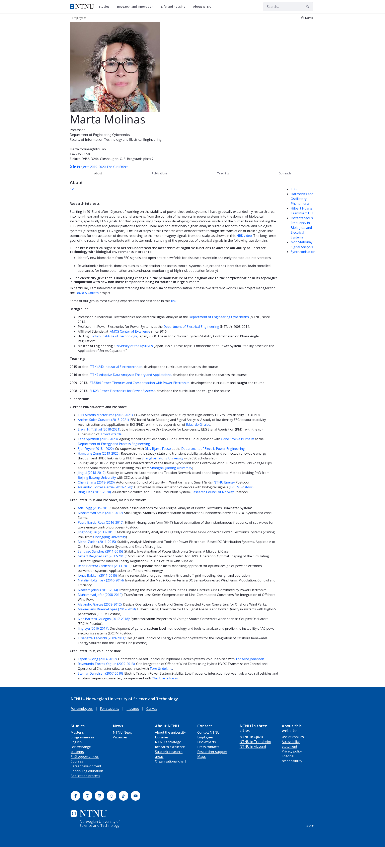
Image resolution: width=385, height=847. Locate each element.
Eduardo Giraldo (198, 424)
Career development (86, 766)
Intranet (133, 708)
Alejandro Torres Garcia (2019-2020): (105, 487)
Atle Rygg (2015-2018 (93, 508)
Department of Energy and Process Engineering (114, 444)
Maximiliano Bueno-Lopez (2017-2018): (107, 609)
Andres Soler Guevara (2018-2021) (103, 419)
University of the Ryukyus (133, 346)
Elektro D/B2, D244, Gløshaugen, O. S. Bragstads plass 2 (112, 159)
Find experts (206, 742)
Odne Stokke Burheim (237, 439)
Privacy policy (292, 751)
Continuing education (87, 771)
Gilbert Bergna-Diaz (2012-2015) (102, 556)
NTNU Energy (224, 482)
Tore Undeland (161, 668)
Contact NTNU (208, 732)
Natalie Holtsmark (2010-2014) (101, 580)
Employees (205, 737)
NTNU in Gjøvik (251, 737)
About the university (170, 732)
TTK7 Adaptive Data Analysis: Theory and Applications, (131, 375)
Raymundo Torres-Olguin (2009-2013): (106, 664)
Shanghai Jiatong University (162, 458)
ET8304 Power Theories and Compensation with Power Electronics (139, 383)
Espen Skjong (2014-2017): (97, 659)
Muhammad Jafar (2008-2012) (100, 594)
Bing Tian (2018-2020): (94, 492)
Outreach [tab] (285, 173)
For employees (82, 708)
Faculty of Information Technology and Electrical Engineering (116, 139)
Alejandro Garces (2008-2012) (100, 604)
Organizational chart (170, 761)
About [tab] (98, 173)
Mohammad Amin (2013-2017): (100, 513)
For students (109, 708)
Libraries (161, 737)
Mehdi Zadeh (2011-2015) (97, 542)
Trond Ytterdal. (111, 434)
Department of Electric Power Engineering (213, 448)
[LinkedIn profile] (75, 167)
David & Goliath (87, 293)
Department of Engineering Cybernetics (100, 134)
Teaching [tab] (223, 173)
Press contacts (208, 747)
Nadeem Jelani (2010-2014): (98, 590)
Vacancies (120, 737)
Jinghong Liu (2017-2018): (97, 532)
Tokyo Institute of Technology (114, 336)
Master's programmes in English (82, 737)
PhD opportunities (85, 756)
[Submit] (308, 6)
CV (72, 189)
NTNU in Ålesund (253, 746)
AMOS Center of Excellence (130, 331)
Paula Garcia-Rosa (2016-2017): (101, 522)
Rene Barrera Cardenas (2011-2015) (105, 566)
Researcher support (212, 751)
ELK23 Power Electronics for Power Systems (122, 391)
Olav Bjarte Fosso (158, 448)
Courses (77, 761)
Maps (201, 756)
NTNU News (122, 732)
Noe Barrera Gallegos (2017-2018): (104, 619)
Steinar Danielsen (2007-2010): (101, 673)
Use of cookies (293, 737)
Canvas (151, 708)
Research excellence (170, 747)
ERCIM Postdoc (241, 487)
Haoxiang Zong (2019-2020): (99, 453)
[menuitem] (105, 6)
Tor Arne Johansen (249, 659)
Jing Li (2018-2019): (92, 472)
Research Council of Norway (212, 492)
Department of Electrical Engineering (191, 326)
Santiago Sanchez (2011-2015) (100, 551)
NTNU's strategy (168, 742)
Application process (85, 776)
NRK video (244, 235)
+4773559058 (80, 154)
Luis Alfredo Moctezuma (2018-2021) (105, 415)
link (173, 301)
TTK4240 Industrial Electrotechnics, (117, 366)
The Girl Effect (117, 167)
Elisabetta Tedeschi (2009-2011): (102, 638)
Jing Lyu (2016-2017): (93, 628)
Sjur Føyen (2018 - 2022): (96, 448)
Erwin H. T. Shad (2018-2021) (99, 429)
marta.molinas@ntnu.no (88, 149)
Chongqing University (109, 537)
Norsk (309, 18)
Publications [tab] (159, 173)
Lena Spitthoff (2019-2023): (98, 439)
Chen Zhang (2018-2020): (96, 482)
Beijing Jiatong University (97, 477)
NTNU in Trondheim (255, 741)
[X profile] (71, 167)
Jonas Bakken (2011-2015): (98, 575)
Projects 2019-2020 (91, 167)
